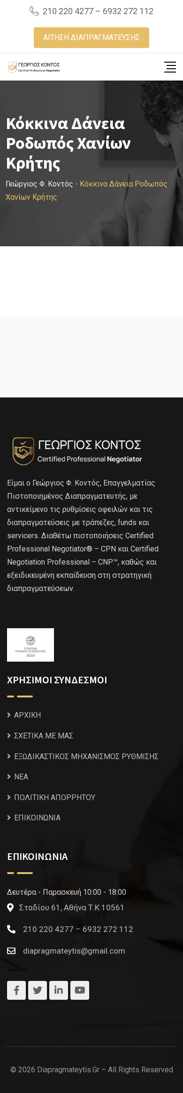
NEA (21, 776)
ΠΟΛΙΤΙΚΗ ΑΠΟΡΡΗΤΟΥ (54, 797)
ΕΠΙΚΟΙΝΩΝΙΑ (37, 817)
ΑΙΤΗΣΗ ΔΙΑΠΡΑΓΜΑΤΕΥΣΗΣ (91, 37)
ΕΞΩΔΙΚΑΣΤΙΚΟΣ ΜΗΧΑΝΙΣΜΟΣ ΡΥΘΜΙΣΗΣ (86, 756)
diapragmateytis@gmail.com (74, 950)
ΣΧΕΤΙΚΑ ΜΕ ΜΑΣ (43, 735)
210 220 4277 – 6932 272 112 (98, 11)
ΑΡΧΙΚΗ (27, 715)
